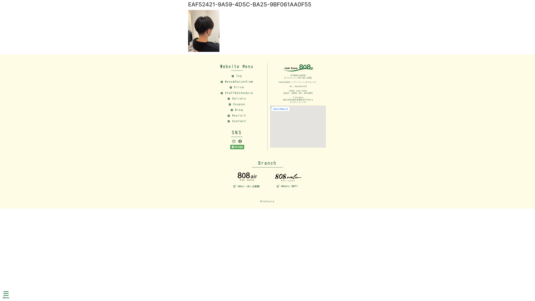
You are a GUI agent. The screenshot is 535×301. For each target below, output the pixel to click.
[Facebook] (240, 141)
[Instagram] (234, 141)
